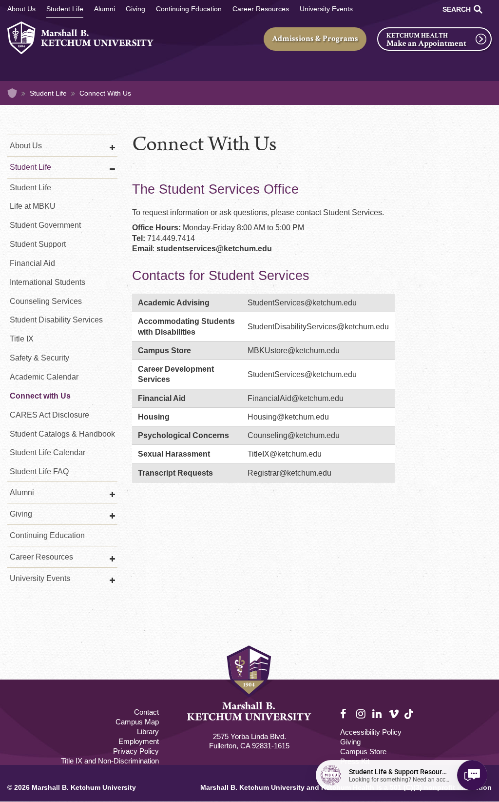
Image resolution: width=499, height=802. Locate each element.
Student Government (45, 225)
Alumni (104, 9)
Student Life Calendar (47, 452)
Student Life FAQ (39, 471)
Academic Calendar (44, 377)
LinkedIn (377, 714)
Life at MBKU (33, 206)
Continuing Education (189, 9)
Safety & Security (39, 358)
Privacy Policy (136, 751)
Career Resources (260, 9)
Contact (146, 712)
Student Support (38, 244)
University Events (326, 9)
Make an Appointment (426, 43)
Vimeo (393, 714)
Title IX (22, 339)
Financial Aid (32, 263)
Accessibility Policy (371, 732)
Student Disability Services (56, 320)
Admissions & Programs (315, 38)
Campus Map (137, 722)
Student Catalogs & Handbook (62, 434)
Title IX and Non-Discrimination (110, 761)
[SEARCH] (478, 9)
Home (12, 93)
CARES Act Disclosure (49, 415)
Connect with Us (40, 396)
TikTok (409, 719)
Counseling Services (46, 301)
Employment (138, 741)
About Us (21, 9)
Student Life (64, 9)
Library (148, 731)
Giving (135, 9)
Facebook (345, 714)
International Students (47, 282)
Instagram (361, 714)
